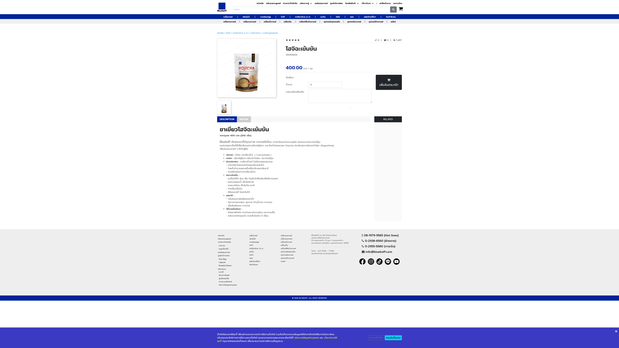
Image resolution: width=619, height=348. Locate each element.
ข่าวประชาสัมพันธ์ (225, 281)
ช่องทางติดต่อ (224, 275)
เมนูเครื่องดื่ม (224, 248)
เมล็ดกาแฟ (227, 16)
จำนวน (289, 84)
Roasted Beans (225, 265)
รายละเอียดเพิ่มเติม (295, 92)
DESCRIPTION (227, 119)
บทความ (222, 245)
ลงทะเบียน (397, 3)
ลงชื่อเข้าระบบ (385, 3)
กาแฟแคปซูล (265, 16)
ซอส (352, 16)
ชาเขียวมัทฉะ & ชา (302, 16)
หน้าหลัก (260, 3)
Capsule (222, 262)
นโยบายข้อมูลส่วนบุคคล (228, 285)
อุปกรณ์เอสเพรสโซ (332, 21)
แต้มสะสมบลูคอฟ (273, 3)
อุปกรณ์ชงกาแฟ (354, 21)
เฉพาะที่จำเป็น (376, 337)
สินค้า (228, 33)
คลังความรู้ (304, 3)
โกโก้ (283, 16)
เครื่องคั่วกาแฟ (270, 21)
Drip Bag (222, 259)
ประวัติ (221, 272)
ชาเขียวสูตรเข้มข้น (270, 33)
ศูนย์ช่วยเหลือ (224, 278)
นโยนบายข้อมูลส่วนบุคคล (306, 337)
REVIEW (244, 119)
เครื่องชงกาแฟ (229, 21)
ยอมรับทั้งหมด (393, 337)
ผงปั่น (323, 16)
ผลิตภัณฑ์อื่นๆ (370, 16)
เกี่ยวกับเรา (366, 3)
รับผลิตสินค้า (350, 3)
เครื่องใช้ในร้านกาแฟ (307, 21)
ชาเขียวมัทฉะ (255, 33)
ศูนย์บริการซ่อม (336, 3)
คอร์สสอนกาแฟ (321, 3)
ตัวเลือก (290, 77)
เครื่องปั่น (288, 21)
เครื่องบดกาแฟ (249, 21)
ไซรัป (338, 16)
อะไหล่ (393, 21)
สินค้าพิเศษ (391, 16)
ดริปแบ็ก (246, 16)
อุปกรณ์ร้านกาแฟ (376, 21)
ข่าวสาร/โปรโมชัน (290, 3)
